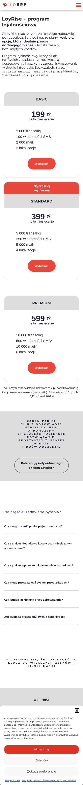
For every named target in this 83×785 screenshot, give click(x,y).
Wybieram (41, 163)
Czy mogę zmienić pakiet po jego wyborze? (33, 526)
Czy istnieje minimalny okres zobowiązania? (33, 599)
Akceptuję (41, 749)
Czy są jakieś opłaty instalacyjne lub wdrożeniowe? (38, 565)
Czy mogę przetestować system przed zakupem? (36, 582)
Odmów (41, 760)
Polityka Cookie (12, 780)
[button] (77, 711)
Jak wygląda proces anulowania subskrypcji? (34, 616)
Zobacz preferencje (41, 771)
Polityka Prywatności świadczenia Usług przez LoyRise (49, 780)
